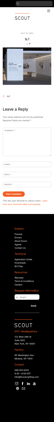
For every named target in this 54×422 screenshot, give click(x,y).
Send (33, 305)
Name (7, 164)
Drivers (18, 237)
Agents (18, 244)
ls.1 (27, 39)
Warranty (19, 277)
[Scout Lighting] (22, 22)
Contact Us (20, 248)
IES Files (19, 266)
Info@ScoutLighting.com (27, 377)
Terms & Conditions (24, 281)
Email (7, 174)
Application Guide (23, 259)
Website (8, 185)
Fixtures (18, 234)
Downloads (20, 262)
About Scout (21, 241)
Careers (18, 284)
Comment (9, 131)
